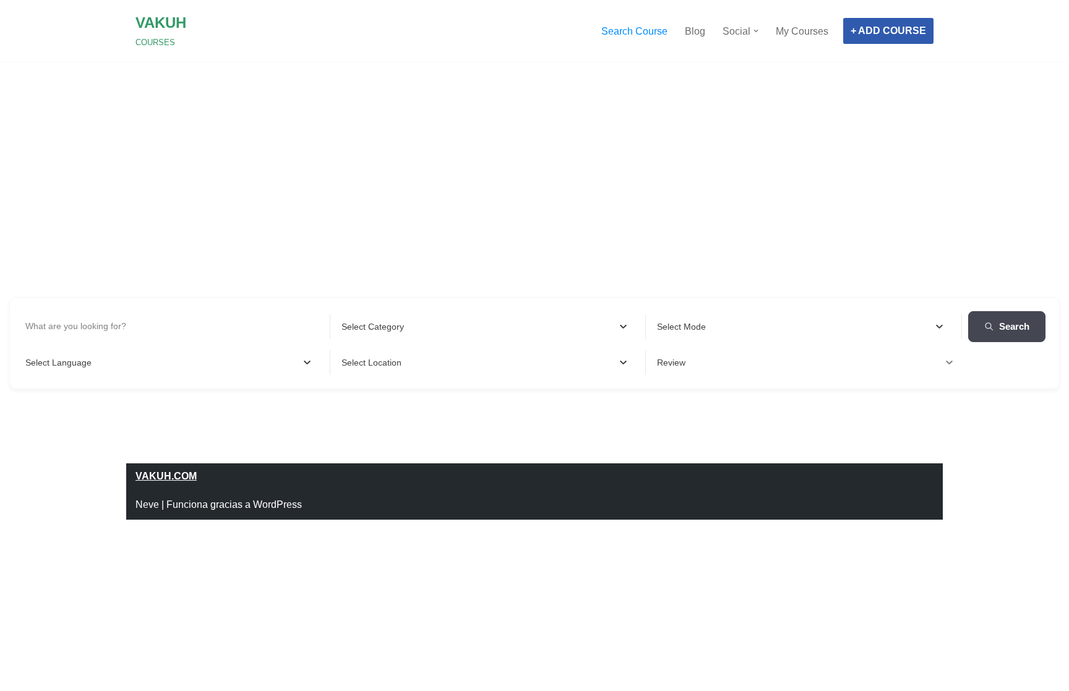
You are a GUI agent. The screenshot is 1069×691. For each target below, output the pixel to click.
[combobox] (484, 326)
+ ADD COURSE (888, 30)
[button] (755, 30)
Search (1014, 326)
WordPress (277, 504)
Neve (147, 504)
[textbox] (372, 326)
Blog (695, 31)
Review (671, 362)
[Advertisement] (534, 148)
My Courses (802, 31)
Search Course (634, 31)
